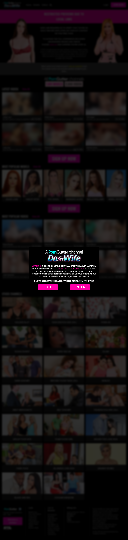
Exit (48, 287)
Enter (80, 287)
